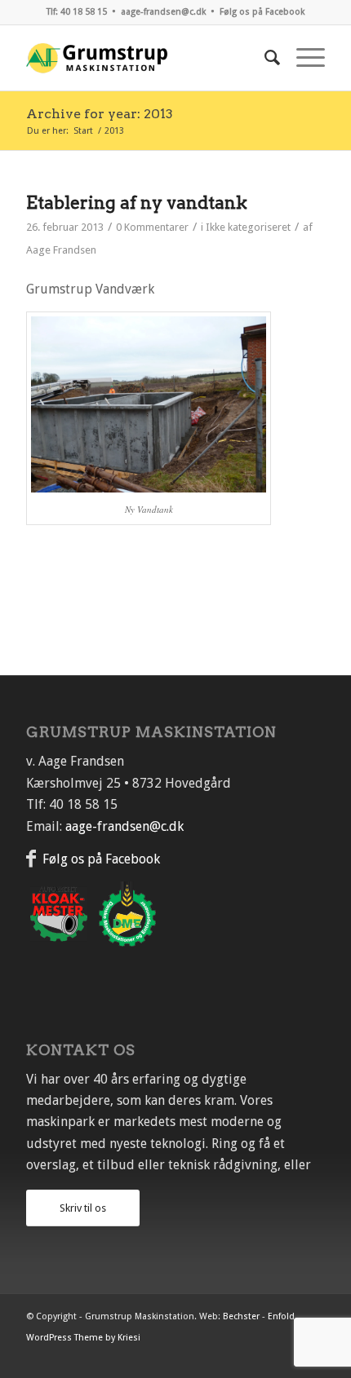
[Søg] (264, 58)
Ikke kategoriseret (248, 227)
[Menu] (302, 58)
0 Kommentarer (152, 227)
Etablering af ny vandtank (136, 202)
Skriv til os (83, 1208)
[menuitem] (264, 58)
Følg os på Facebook (262, 12)
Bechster (241, 1316)
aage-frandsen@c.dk (163, 12)
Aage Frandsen (61, 250)
